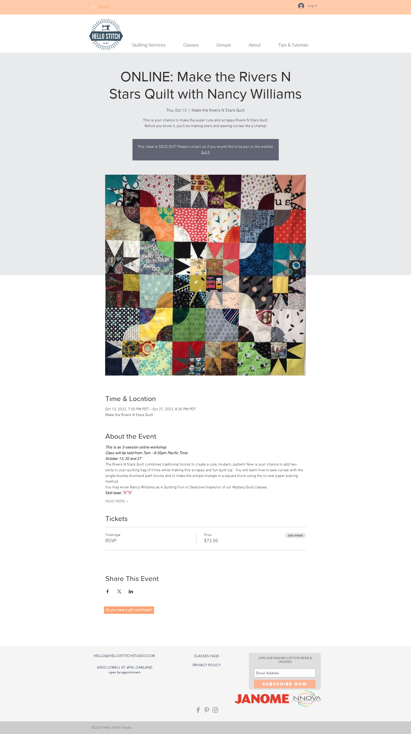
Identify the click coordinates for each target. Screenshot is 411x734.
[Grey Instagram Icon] (215, 710)
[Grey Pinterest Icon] (206, 710)
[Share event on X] (119, 591)
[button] (224, 45)
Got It (205, 152)
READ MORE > (116, 501)
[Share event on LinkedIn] (131, 591)
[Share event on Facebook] (107, 591)
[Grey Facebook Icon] (198, 710)
